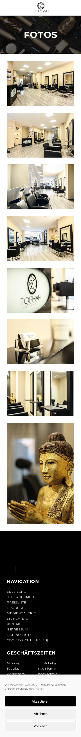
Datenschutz (19, 635)
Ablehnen (40, 714)
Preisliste (16, 602)
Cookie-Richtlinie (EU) (27, 640)
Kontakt (14, 624)
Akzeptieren (40, 701)
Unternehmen (20, 597)
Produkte (16, 608)
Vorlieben (40, 726)
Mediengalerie (21, 613)
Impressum (17, 629)
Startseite (16, 592)
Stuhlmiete (17, 619)
